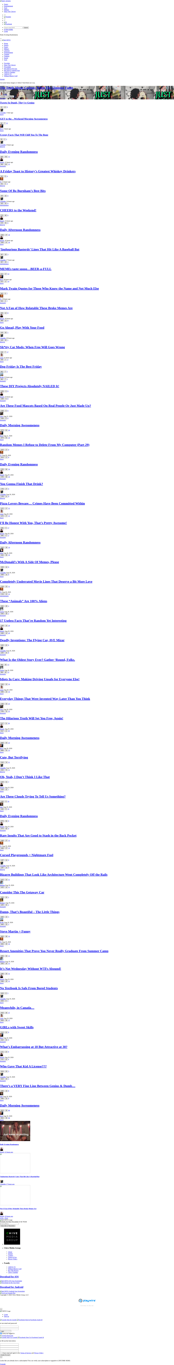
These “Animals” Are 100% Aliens (23, 601)
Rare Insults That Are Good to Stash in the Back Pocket (38, 835)
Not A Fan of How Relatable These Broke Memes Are (36, 308)
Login (6, 1314)
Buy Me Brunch (13, 1270)
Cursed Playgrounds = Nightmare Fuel (26, 855)
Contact (10, 1255)
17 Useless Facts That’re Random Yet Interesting (33, 620)
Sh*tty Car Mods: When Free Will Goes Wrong (32, 347)
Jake (1, 807)
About (10, 1252)
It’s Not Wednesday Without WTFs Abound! (30, 968)
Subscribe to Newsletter (8, 1226)
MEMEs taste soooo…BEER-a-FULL (25, 269)
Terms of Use (12, 1257)
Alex (1, 416)
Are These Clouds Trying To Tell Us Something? (33, 796)
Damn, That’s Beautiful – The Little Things (29, 912)
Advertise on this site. (87, 1305)
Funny (6, 4)
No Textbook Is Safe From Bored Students (29, 988)
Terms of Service (26, 1353)
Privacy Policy (12, 1259)
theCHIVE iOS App (10, 69)
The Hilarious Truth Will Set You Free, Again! (31, 718)
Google (14, 1320)
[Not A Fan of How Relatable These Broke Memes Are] (87, 1195)
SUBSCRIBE (8, 29)
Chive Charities (13, 1272)
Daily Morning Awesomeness (19, 425)
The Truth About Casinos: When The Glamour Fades (36, 87)
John (1, 553)
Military (6, 10)
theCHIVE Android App (12, 70)
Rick (1, 129)
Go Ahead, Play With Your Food (22, 327)
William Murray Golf (10, 76)
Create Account (5, 1355)
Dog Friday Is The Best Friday (21, 366)
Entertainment (8, 6)
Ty (1, 182)
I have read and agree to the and (23, 1353)
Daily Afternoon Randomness (20, 230)
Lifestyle (7, 51)
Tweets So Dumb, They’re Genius (17, 102)
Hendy (2, 162)
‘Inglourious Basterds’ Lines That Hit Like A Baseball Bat (39, 249)
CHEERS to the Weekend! (18, 210)
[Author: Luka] (2, 94)
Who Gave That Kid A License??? (23, 1066)
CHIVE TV (8, 74)
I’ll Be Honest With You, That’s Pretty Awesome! (33, 523)
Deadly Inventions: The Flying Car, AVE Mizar (32, 640)
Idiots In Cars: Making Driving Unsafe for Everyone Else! (40, 679)
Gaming (6, 54)
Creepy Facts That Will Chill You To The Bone (24, 135)
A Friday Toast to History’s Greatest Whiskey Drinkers (38, 171)
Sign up (6, 1316)
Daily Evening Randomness (19, 151)
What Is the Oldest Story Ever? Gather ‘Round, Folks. (37, 659)
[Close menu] (1, 38)
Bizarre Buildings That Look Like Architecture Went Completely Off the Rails (53, 874)
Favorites (7, 63)
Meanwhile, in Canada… (17, 1007)
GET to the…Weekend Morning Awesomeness (24, 119)
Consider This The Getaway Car (22, 892)
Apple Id (39, 1320)
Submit (2, 79)
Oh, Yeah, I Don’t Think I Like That (25, 777)
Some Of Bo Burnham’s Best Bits (23, 191)
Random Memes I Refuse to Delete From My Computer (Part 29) (44, 445)
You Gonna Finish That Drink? (21, 484)
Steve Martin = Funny (15, 931)
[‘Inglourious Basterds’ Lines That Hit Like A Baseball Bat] (87, 1163)
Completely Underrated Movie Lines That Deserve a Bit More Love (46, 581)
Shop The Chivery (10, 11)
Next (6, 1218)
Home (6, 43)
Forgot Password (7, 1335)
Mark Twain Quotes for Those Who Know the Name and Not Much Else (49, 288)
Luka (5, 94)
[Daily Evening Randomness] (87, 1131)
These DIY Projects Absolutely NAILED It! (29, 386)
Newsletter (7, 67)
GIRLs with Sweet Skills (17, 1027)
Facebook (33, 1320)
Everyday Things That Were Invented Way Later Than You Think (45, 698)
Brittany (2, 903)
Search (6, 45)
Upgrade (3, 1364)
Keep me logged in (8, 1333)
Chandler (3, 113)
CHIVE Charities (9, 72)
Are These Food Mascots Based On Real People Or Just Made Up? (45, 405)
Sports (6, 58)
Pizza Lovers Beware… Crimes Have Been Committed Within (42, 503)
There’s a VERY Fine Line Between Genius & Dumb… (37, 1086)
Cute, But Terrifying (14, 757)
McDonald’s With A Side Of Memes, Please (29, 562)
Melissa (2, 885)
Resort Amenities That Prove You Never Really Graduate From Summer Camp (54, 951)
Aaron (2, 612)
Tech (5, 8)
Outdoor (6, 56)
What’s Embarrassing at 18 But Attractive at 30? (33, 1047)
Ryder (2, 377)
